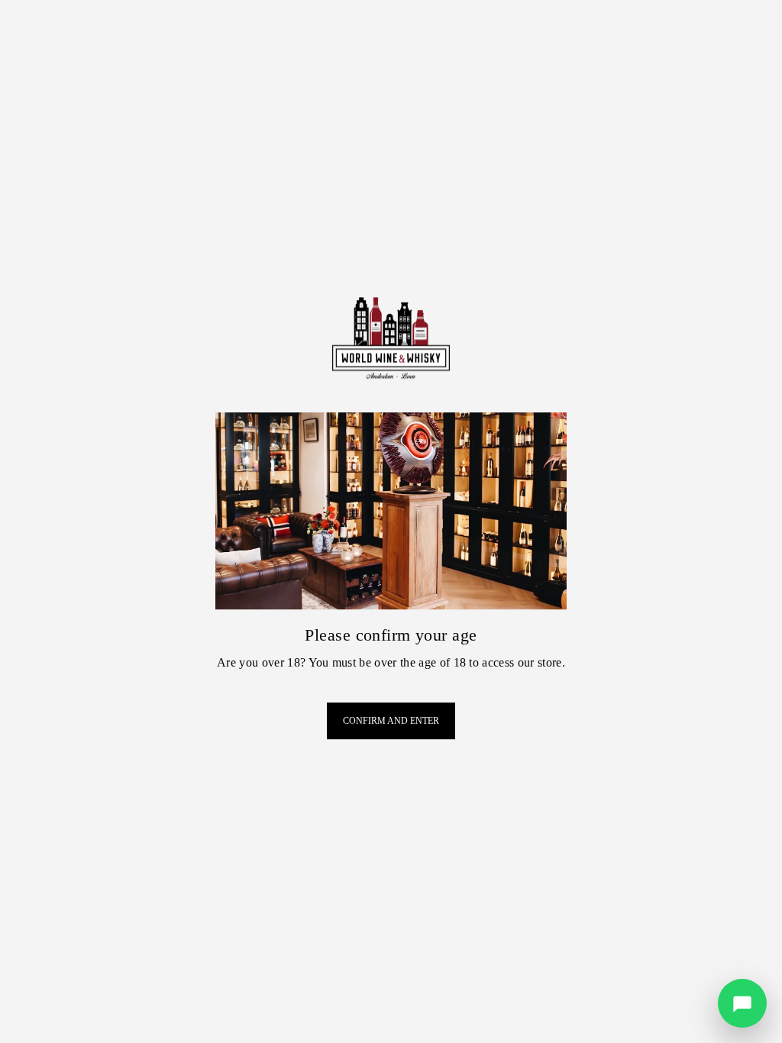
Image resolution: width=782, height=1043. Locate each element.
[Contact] (742, 1003)
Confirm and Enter (391, 720)
